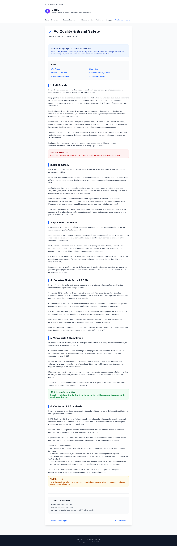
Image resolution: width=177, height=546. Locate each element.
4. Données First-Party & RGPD (99, 73)
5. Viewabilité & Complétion (60, 76)
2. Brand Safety (94, 69)
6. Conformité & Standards (98, 76)
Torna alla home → (121, 521)
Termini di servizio (51, 20)
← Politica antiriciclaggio (57, 521)
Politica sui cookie (86, 20)
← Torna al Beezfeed (55, 4)
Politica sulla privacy (68, 20)
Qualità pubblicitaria (122, 20)
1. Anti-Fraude (55, 69)
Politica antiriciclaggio (104, 20)
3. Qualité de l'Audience (59, 73)
